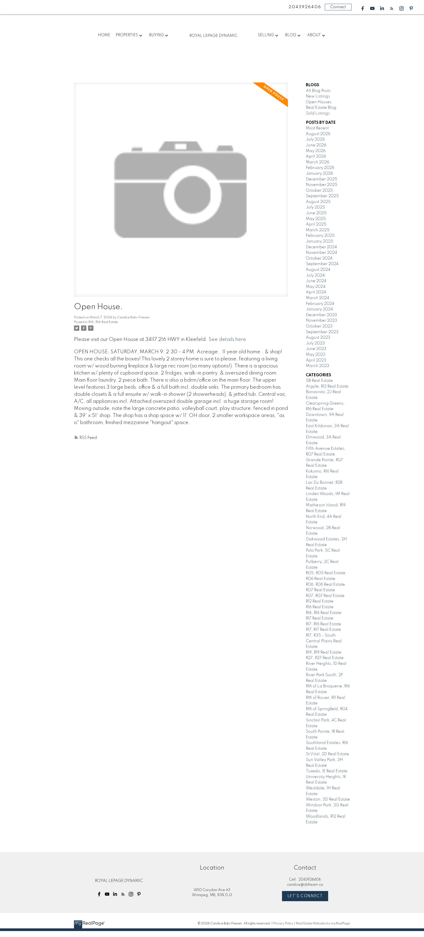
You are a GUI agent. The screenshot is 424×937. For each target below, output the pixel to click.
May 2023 (316, 355)
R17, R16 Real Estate (323, 624)
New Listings (318, 96)
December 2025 (321, 179)
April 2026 (316, 157)
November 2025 (321, 185)
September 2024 (322, 264)
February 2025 (320, 236)
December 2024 (321, 247)
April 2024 (316, 292)
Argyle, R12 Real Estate (327, 386)
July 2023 (315, 343)
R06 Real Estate (320, 579)
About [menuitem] (314, 35)
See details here (227, 339)
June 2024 (316, 281)
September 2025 (322, 196)
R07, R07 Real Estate (325, 596)
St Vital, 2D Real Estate (327, 754)
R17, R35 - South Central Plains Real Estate (324, 641)
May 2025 (316, 219)
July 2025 (315, 207)
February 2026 (320, 168)
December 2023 (321, 315)
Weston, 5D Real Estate (328, 799)
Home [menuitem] (104, 35)
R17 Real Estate (319, 618)
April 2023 (316, 360)
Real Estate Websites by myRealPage (323, 923)
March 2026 (317, 162)
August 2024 (318, 270)
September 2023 (322, 332)
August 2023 (318, 338)
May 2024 (316, 287)
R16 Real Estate (319, 607)
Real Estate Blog (321, 108)
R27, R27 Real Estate (325, 658)
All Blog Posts (318, 91)
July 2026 (315, 140)
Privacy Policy (283, 923)
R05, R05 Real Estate (325, 573)
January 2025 (319, 241)
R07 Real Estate (320, 590)
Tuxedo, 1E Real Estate (326, 771)
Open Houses (318, 102)
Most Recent (317, 128)
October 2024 (319, 258)
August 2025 (318, 202)
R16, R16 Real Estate (103, 322)
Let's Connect (305, 896)
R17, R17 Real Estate (323, 630)
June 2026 (316, 145)
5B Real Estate (319, 381)
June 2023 (316, 349)
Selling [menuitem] (266, 35)
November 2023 (321, 321)
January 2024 (319, 309)
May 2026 (316, 151)
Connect (338, 7)
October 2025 (319, 191)
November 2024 (321, 253)
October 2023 (319, 326)
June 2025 (316, 213)
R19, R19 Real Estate (323, 652)
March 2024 (317, 298)
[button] (362, 8)
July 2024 (315, 275)
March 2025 (317, 230)
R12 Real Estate (319, 601)
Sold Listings (318, 113)
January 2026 (319, 174)
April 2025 (316, 224)
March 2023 (317, 366)
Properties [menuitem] (127, 35)
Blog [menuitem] (290, 35)
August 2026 (318, 134)
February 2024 (320, 304)
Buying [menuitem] (156, 35)
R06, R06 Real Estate (325, 585)
